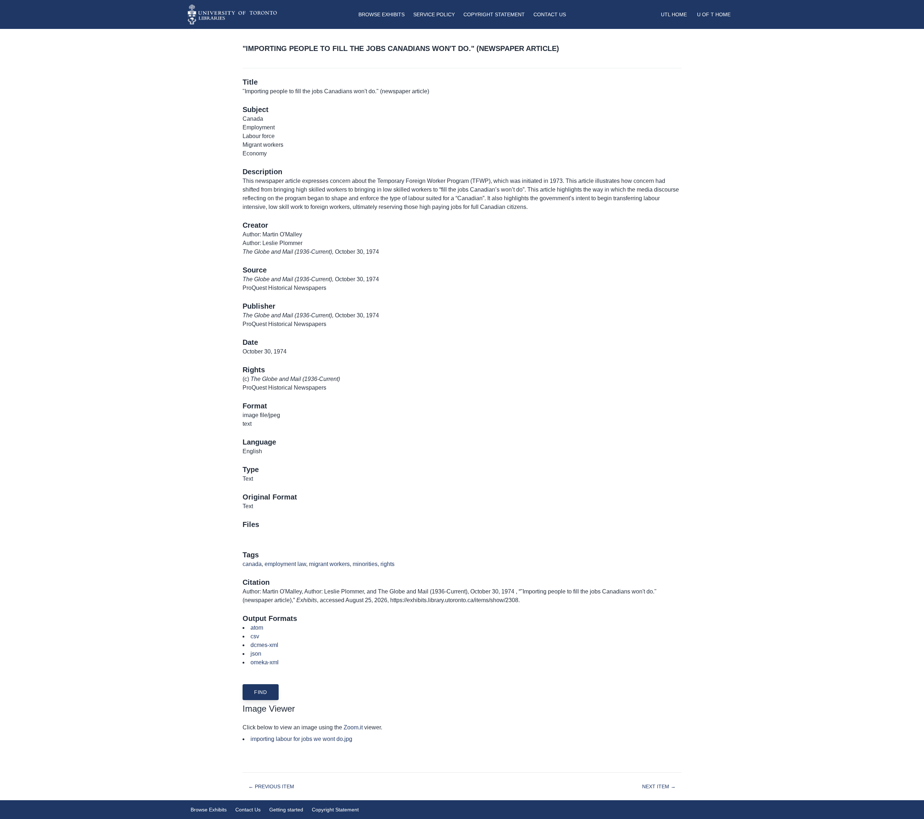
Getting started (286, 809)
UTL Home (674, 14)
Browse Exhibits (381, 14)
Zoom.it (353, 727)
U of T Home (714, 14)
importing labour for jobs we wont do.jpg (301, 739)
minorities (365, 564)
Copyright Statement (494, 14)
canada (252, 564)
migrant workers (329, 564)
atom (256, 628)
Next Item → (659, 786)
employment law (285, 564)
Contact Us (549, 14)
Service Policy (434, 14)
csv (254, 636)
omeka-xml (264, 662)
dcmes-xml (264, 645)
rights (387, 564)
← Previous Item (271, 786)
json (255, 654)
